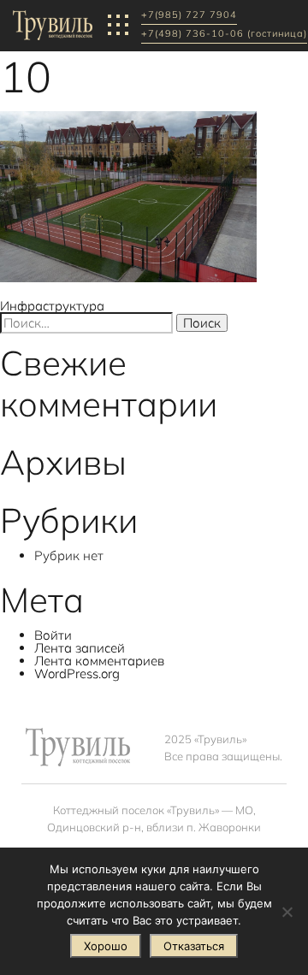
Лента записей (79, 648)
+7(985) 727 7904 (189, 15)
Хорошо (105, 946)
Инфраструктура (52, 306)
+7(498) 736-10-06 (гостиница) (224, 34)
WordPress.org (77, 673)
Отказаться (193, 946)
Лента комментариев (99, 661)
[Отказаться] (286, 911)
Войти (53, 635)
